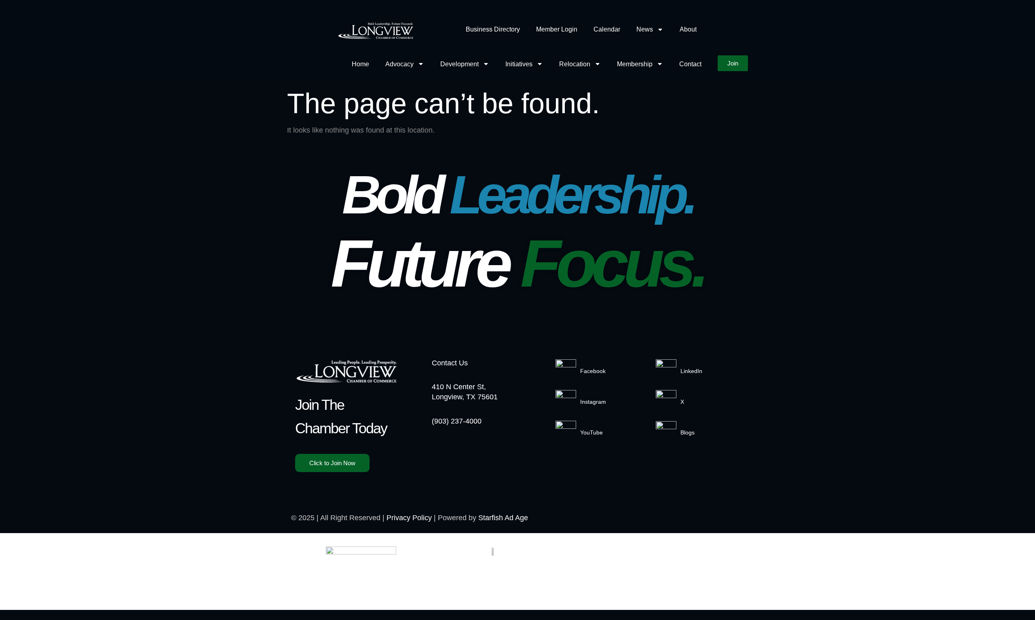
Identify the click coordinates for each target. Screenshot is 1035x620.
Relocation (574, 64)
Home (360, 64)
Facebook (593, 371)
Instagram (593, 402)
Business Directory (493, 29)
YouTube (591, 432)
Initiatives (518, 64)
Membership (635, 64)
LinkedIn (691, 371)
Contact (690, 64)
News (644, 29)
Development (459, 64)
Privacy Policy (409, 518)
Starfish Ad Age (503, 518)
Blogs (687, 432)
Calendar (607, 29)
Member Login (556, 29)
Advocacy (399, 64)
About (688, 29)
